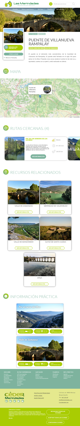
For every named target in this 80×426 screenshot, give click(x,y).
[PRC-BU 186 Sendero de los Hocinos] (14, 148)
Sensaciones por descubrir (26, 5)
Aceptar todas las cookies (57, 417)
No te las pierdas (21, 375)
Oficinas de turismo (68, 375)
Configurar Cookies (55, 422)
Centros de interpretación (41, 378)
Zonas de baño (39, 377)
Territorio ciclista (21, 379)
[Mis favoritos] (50, 4)
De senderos (20, 378)
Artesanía (6, 381)
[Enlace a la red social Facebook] (18, 401)
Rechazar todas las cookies (58, 412)
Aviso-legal (38, 395)
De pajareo (19, 381)
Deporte (37, 374)
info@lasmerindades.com (65, 400)
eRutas (19, 385)
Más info (10, 418)
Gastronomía (7, 382)
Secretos (6, 374)
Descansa (55, 375)
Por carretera (20, 377)
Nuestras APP (39, 398)
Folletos (65, 378)
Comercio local (67, 377)
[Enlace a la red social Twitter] (14, 401)
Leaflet (70, 116)
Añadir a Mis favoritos (13, 47)
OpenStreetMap (77, 116)
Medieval (42, 34)
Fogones (55, 377)
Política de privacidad (42, 393)
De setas (19, 382)
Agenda (65, 374)
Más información (38, 156)
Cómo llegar (13, 54)
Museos (37, 375)
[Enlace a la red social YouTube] (22, 401)
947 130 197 (65, 397)
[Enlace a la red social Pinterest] (10, 401)
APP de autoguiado (22, 374)
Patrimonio (33, 34)
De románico (20, 384)
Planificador (55, 374)
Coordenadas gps (63, 402)
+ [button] (2, 81)
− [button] (2, 83)
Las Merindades (8, 375)
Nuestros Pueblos (8, 379)
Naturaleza (6, 377)
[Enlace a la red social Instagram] (6, 401)
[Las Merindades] (8, 6)
